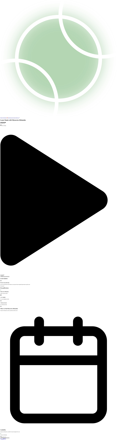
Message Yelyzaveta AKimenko (5, 276)
